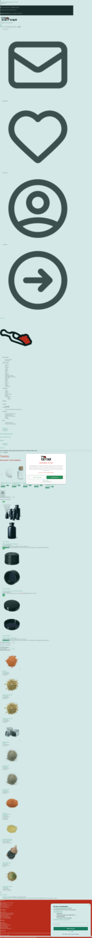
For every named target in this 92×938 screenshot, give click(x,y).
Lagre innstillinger (37, 477)
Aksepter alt (54, 477)
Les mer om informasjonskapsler (46, 472)
